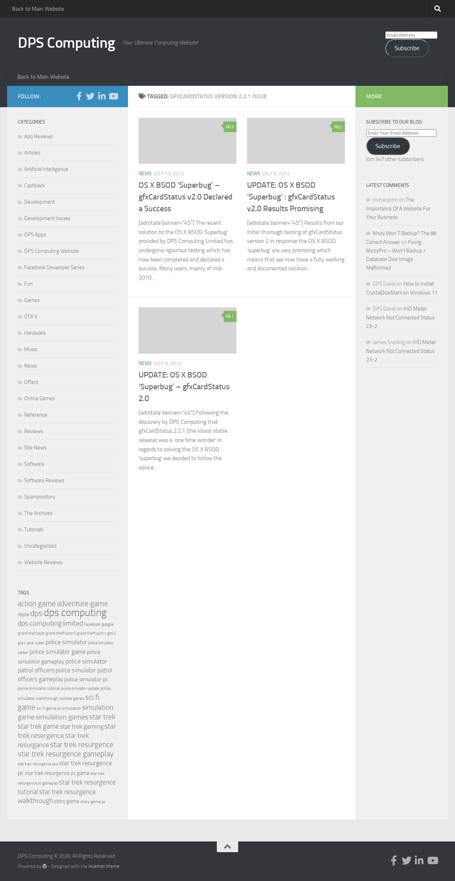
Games (32, 300)
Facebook (92, 624)
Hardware (35, 333)
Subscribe (407, 48)
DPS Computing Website (51, 251)
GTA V (31, 316)
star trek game (38, 726)
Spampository (39, 497)
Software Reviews (44, 480)
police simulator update (80, 688)
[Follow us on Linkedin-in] (101, 96)
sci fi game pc (49, 708)
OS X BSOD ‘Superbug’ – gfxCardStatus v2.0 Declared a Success (185, 197)
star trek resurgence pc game (57, 773)
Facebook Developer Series (54, 267)
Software (34, 464)
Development (39, 202)
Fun (28, 284)
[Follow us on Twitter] (90, 96)
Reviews (33, 431)
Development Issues (47, 218)
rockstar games (71, 698)
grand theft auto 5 (61, 633)
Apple (23, 614)
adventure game (82, 603)
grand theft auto (31, 633)
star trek (102, 717)
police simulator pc (86, 679)
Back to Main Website (38, 8)
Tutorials (33, 529)
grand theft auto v (91, 633)
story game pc (93, 801)
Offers (31, 382)
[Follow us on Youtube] (113, 96)
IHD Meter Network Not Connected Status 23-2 (400, 317)
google (107, 624)
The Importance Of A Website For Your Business (398, 208)
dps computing (75, 612)
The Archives (38, 513)
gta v (22, 643)
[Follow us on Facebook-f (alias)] (79, 96)
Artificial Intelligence (46, 169)
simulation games (62, 717)
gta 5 (111, 633)
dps (36, 613)
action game (37, 603)
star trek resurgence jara (38, 764)
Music (30, 349)
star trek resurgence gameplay (65, 754)
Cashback (34, 185)
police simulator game (58, 651)
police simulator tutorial (39, 688)
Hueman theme (104, 866)
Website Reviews (43, 562)
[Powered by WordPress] (44, 866)
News (145, 174)
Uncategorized (40, 546)
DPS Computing (66, 43)
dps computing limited (50, 623)
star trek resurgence (81, 744)
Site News (35, 447)
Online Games (39, 398)
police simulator (66, 642)
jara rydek (35, 642)
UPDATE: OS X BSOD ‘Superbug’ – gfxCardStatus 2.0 (184, 386)
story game (66, 801)
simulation (71, 708)
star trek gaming (81, 726)
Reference (35, 415)
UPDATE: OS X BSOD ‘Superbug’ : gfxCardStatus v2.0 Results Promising (291, 197)
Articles (32, 153)
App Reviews (38, 136)
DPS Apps (35, 234)
